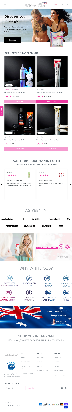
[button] (5, 4)
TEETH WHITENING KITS (26, 367)
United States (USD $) (12, 405)
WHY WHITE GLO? (42, 371)
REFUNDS (57, 366)
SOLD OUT (20, 101)
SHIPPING (57, 362)
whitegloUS (65, 401)
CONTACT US (58, 357)
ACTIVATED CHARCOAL (27, 373)
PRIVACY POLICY (58, 371)
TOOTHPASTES (25, 362)
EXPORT (39, 366)
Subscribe (30, 388)
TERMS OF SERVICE (59, 375)
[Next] (70, 184)
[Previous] (2, 184)
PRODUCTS (24, 357)
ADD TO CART (52, 101)
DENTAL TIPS (41, 357)
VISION (39, 362)
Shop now (12, 40)
